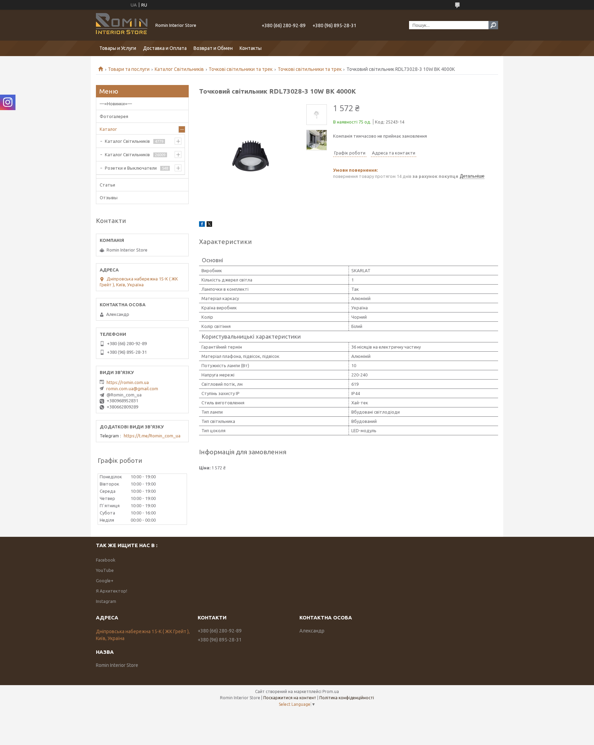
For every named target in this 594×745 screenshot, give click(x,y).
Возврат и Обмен (213, 48)
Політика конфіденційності (346, 697)
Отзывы (109, 197)
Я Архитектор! (111, 590)
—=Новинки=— (116, 103)
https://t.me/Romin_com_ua (152, 435)
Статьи (107, 184)
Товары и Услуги (117, 48)
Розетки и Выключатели (131, 168)
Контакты (251, 48)
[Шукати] (493, 25)
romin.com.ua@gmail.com (132, 388)
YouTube (105, 570)
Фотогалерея (114, 116)
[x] (209, 225)
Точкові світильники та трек (241, 69)
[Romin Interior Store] (121, 25)
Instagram (106, 601)
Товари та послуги (129, 69)
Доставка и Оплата (165, 48)
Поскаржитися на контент (289, 697)
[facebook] (202, 225)
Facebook (106, 559)
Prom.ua (330, 691)
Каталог (108, 129)
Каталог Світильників (179, 69)
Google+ (104, 580)
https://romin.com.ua (128, 382)
